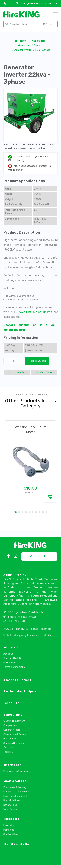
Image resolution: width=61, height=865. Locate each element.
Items (50, 24)
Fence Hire (11, 703)
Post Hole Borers (12, 800)
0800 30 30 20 (16, 621)
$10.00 (30, 488)
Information (12, 647)
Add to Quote (37, 360)
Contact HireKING (13, 658)
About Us (8, 653)
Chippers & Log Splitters (16, 791)
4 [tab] (26, 512)
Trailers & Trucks (16, 843)
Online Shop (9, 662)
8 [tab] (39, 512)
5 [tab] (29, 512)
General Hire (38, 40)
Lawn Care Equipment (15, 796)
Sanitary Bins (10, 834)
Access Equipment (17, 680)
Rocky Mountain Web (40, 635)
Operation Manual (44, 372)
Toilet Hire (11, 819)
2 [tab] (19, 512)
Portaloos (8, 829)
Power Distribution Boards (34, 312)
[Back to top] (55, 859)
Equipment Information (16, 771)
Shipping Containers (14, 743)
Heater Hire (9, 738)
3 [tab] (22, 512)
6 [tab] (33, 512)
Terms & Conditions (17, 372)
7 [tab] (36, 512)
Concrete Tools (11, 729)
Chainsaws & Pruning (14, 787)
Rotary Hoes (10, 805)
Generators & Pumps (29, 45)
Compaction (10, 725)
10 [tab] (46, 512)
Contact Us (39, 556)
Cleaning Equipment (14, 721)
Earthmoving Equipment (21, 691)
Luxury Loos (9, 825)
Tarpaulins (9, 747)
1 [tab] (15, 512)
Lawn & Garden (14, 780)
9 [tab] (43, 512)
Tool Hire (8, 752)
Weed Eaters (10, 809)
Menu (51, 13)
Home (23, 40)
